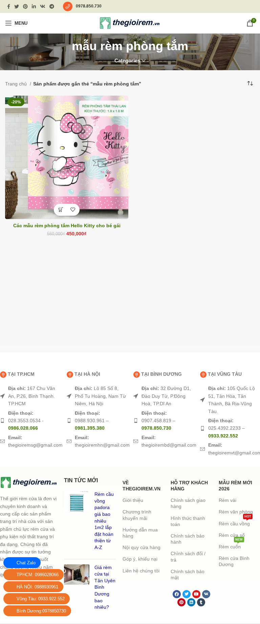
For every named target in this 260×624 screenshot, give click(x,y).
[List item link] (30, 396)
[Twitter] (186, 594)
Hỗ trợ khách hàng (189, 485)
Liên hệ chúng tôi (141, 570)
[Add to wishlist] (73, 210)
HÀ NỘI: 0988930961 (37, 586)
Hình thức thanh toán (188, 521)
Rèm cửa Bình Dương (234, 561)
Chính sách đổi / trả (188, 556)
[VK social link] (42, 6)
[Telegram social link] (51, 6)
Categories (127, 60)
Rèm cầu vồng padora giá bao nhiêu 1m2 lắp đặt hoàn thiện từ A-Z (104, 520)
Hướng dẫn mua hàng (140, 533)
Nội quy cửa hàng (141, 547)
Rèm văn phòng (236, 511)
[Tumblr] (201, 602)
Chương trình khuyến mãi (137, 515)
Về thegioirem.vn (141, 485)
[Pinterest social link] (25, 6)
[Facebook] (177, 594)
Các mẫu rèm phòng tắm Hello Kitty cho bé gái (67, 225)
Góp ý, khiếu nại (140, 559)
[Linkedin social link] (34, 6)
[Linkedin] (191, 602)
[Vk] (206, 594)
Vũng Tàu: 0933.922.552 (41, 598)
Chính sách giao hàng (188, 503)
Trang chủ (16, 83)
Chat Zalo (26, 562)
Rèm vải (227, 500)
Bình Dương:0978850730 (41, 610)
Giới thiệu (133, 500)
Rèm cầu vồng (235, 522)
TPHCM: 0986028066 (38, 574)
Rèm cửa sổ (232, 535)
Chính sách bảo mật (187, 574)
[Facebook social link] (8, 6)
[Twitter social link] (16, 6)
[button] (61, 210)
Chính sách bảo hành (187, 539)
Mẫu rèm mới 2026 (235, 485)
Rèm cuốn (231, 545)
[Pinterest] (181, 602)
